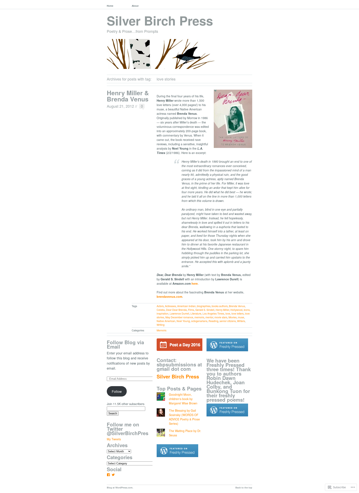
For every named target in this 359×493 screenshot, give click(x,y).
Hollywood (236, 309)
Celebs (161, 309)
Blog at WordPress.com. (120, 487)
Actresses (170, 306)
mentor (209, 317)
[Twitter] (113, 474)
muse (241, 317)
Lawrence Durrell (179, 313)
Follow (117, 391)
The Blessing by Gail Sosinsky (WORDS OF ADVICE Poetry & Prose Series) (184, 417)
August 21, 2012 (120, 106)
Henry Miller (222, 309)
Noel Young (183, 321)
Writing (161, 324)
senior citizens (228, 321)
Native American (166, 321)
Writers (241, 321)
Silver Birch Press (160, 20)
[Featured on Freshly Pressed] (177, 460)
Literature (196, 313)
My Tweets (114, 439)
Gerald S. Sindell (204, 309)
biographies (203, 306)
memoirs (199, 317)
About (135, 5)
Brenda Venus (237, 306)
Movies (233, 317)
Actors (160, 306)
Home (110, 5)
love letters (237, 313)
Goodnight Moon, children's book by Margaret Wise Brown (183, 398)
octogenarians (199, 321)
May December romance (179, 317)
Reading (213, 321)
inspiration (162, 313)
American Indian (186, 306)
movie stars (220, 317)
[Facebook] (108, 474)
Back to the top (243, 487)
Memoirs (161, 330)
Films (191, 309)
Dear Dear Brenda (176, 309)
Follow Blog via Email (125, 344)
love (227, 313)
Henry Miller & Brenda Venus (128, 95)
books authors (220, 306)
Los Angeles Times (213, 313)
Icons (247, 309)
